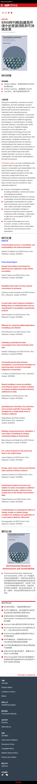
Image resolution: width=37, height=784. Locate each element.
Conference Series (8, 692)
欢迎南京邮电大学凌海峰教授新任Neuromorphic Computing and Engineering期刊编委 (19, 618)
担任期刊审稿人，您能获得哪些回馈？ (18, 607)
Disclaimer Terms (8, 744)
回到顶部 (18, 782)
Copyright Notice (8, 748)
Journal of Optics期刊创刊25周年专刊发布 (19, 624)
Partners (5, 722)
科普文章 (5, 19)
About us (5, 766)
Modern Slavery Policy (10, 753)
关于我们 (5, 736)
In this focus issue (8, 163)
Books (4, 696)
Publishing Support (9, 705)
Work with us (6, 727)
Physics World (7, 687)
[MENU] (2, 5)
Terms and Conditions (9, 740)
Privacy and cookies (9, 757)
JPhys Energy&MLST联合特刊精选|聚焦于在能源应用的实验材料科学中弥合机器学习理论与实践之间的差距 (19, 659)
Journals (5, 683)
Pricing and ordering (9, 714)
